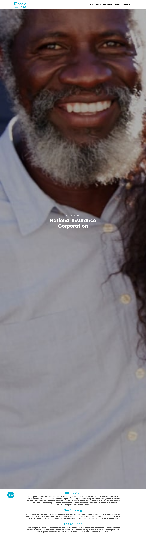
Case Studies (107, 4)
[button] (118, 4)
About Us (98, 4)
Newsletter (126, 4)
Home (91, 4)
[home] (20, 5)
